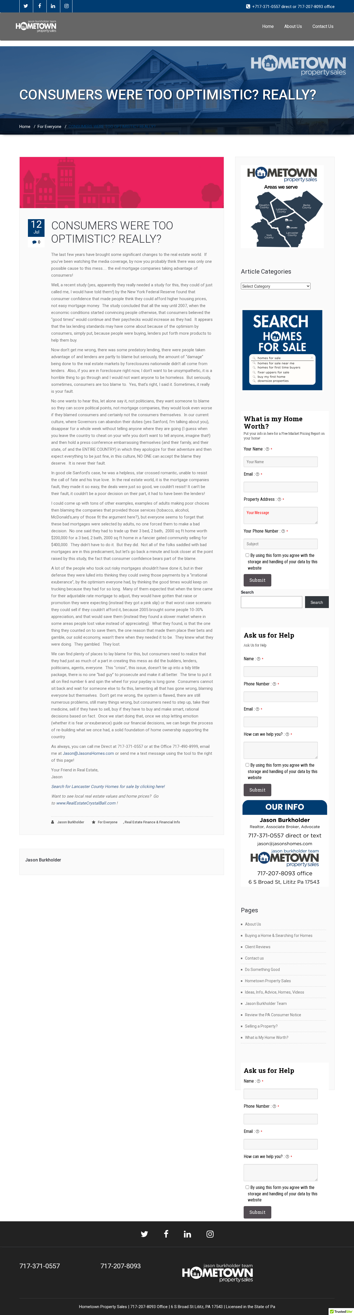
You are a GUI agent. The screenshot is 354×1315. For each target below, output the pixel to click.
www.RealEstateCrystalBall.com (85, 803)
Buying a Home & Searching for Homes (279, 935)
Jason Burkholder (70, 822)
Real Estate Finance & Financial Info (152, 822)
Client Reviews (257, 947)
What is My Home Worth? (266, 1037)
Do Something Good (262, 969)
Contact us (254, 958)
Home (268, 26)
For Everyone (49, 126)
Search (247, 592)
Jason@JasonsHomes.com (88, 753)
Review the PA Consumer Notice (273, 1015)
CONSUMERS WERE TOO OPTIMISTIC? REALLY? (112, 232)
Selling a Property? (261, 1026)
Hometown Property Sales (268, 981)
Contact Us (323, 26)
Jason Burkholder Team (266, 1003)
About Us (293, 26)
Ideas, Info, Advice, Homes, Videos (274, 992)
